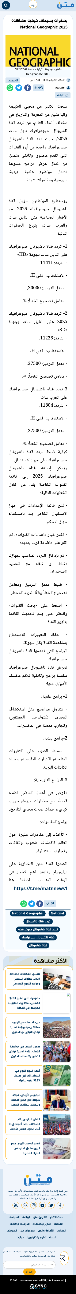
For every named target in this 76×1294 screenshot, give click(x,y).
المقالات (61, 1230)
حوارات (20, 1237)
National (57, 913)
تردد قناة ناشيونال (38, 921)
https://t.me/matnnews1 (40, 888)
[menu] (33, 4)
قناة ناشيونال (38, 945)
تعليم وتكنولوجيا (36, 1237)
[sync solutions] (38, 1288)
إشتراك (29, 1271)
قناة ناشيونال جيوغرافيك (38, 937)
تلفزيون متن (40, 1217)
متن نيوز (60, 87)
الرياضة (26, 1217)
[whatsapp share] (10, 87)
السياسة (14, 1217)
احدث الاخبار (56, 1217)
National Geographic (27, 913)
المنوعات (13, 80)
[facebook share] (27, 87)
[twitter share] (18, 87)
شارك (36, 87)
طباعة (61, 95)
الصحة (52, 1237)
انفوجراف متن (27, 1230)
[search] (6, 5)
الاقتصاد (58, 1224)
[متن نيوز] (65, 4)
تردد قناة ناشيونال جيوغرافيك (38, 929)
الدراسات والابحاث (20, 1224)
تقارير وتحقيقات (42, 1224)
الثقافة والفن (46, 1230)
